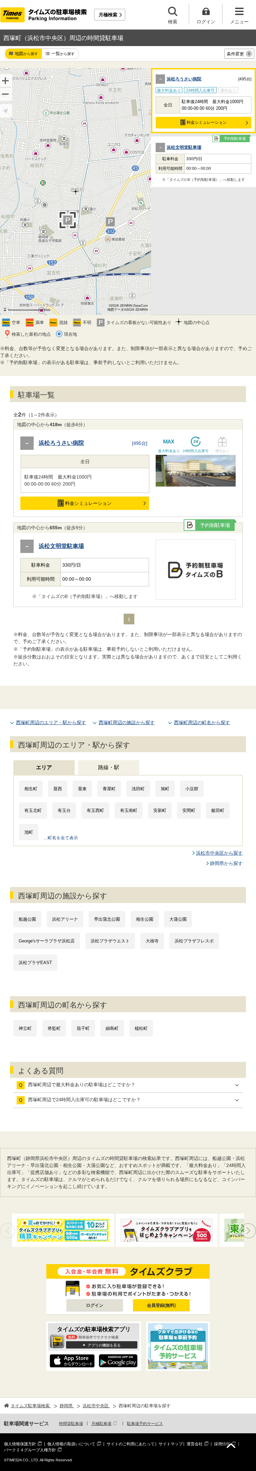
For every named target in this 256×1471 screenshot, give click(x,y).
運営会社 (195, 1444)
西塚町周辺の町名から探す (202, 722)
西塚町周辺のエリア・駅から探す (51, 722)
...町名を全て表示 (61, 837)
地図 (26, 53)
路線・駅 (108, 767)
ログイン (94, 1305)
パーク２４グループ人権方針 (30, 1450)
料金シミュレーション (207, 122)
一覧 (63, 53)
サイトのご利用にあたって (131, 1444)
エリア (44, 767)
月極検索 (108, 14)
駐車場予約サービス (145, 1423)
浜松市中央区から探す (219, 853)
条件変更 (238, 53)
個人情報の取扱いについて (71, 1444)
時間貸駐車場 (71, 1423)
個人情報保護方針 (20, 1444)
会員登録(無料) (161, 1305)
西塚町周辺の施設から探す (127, 722)
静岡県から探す (226, 863)
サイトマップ (171, 1444)
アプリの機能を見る (104, 1345)
